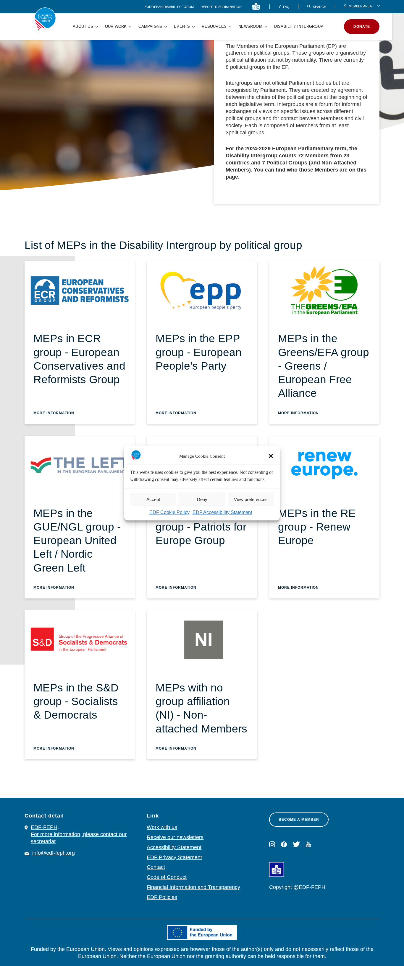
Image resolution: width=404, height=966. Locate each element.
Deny (202, 499)
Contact (156, 867)
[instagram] (272, 844)
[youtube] (308, 844)
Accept (153, 499)
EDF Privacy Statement (174, 857)
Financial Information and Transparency (193, 887)
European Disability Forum (170, 7)
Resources (214, 26)
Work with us (162, 827)
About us (83, 26)
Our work (116, 26)
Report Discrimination (221, 7)
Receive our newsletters (175, 837)
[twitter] (296, 844)
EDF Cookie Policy (169, 512)
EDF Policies (162, 897)
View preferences (251, 499)
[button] (271, 456)
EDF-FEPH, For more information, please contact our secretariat (79, 834)
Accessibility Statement (174, 847)
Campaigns (150, 26)
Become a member (299, 819)
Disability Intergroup (298, 26)
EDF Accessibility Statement (222, 512)
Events (182, 26)
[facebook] (284, 844)
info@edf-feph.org (53, 853)
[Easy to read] (257, 6)
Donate (361, 27)
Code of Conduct (167, 877)
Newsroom (250, 26)
